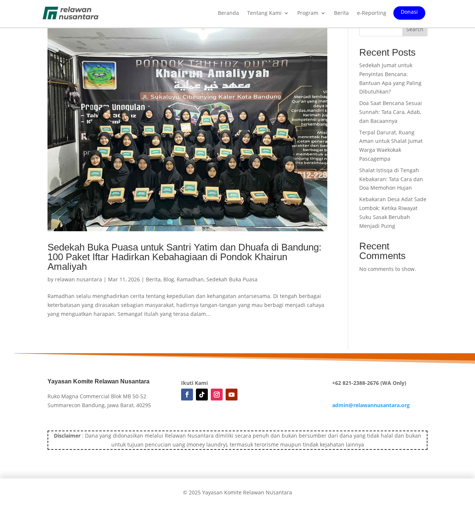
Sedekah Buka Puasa (232, 279)
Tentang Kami (264, 13)
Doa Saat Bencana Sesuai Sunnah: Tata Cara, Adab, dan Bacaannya (390, 111)
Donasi (409, 12)
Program (307, 13)
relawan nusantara (78, 279)
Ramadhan (190, 279)
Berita (341, 13)
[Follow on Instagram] (217, 394)
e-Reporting (371, 13)
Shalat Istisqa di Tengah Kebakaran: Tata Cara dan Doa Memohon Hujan (391, 179)
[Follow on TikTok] (202, 394)
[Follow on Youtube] (232, 394)
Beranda (228, 13)
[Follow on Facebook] (187, 394)
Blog (168, 279)
